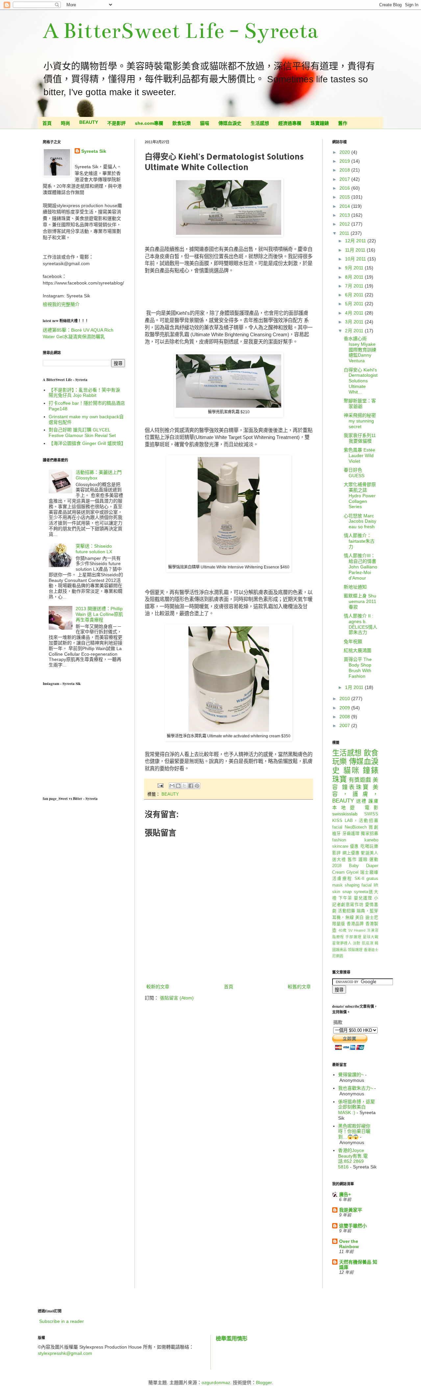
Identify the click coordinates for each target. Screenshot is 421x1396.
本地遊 (345, 807)
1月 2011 (355, 687)
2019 (345, 161)
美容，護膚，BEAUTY (355, 794)
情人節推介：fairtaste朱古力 (359, 541)
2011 (345, 233)
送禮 (361, 801)
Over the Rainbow (349, 1244)
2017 (345, 179)
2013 (345, 215)
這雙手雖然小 (353, 1225)
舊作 (342, 123)
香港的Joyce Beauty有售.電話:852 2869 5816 (353, 1158)
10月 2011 (356, 258)
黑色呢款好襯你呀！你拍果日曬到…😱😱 (354, 1131)
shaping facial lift (361, 885)
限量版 (338, 923)
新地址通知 (355, 586)
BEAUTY (88, 122)
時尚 (65, 123)
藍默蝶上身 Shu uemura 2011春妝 (360, 601)
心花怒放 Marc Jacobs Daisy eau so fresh (360, 521)
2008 (345, 716)
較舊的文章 (299, 986)
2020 (345, 152)
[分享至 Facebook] (190, 785)
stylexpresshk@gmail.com (65, 1353)
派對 (357, 943)
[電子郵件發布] (160, 785)
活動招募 (346, 911)
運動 (373, 859)
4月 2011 (355, 312)
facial (337, 827)
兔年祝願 (353, 641)
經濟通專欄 (289, 123)
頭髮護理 (355, 950)
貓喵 (204, 123)
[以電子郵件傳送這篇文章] (172, 785)
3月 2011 (355, 321)
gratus (372, 878)
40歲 (342, 930)
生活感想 (260, 123)
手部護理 (353, 937)
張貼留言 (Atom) (177, 997)
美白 (359, 917)
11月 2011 (356, 250)
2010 (345, 698)
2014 (345, 206)
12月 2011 (356, 240)
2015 (345, 197)
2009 (345, 707)
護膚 (373, 801)
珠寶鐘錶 (319, 123)
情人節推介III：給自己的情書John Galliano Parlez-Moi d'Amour (360, 566)
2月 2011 (355, 330)
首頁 (47, 123)
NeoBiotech (356, 827)
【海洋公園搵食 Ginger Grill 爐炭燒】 (87, 443)
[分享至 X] (184, 785)
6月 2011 (355, 294)
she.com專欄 (149, 123)
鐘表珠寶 (356, 787)
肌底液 (367, 943)
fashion (339, 840)
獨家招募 (369, 833)
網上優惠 (351, 853)
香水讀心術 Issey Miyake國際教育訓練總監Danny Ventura (360, 349)
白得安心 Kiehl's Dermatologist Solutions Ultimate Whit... (361, 381)
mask (337, 885)
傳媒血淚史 (229, 123)
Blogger (264, 1382)
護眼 (363, 859)
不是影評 (116, 123)
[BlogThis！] (178, 785)
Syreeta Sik (93, 151)
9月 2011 (355, 267)
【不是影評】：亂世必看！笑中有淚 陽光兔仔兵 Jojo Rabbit (84, 392)
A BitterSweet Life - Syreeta (180, 31)
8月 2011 (355, 277)
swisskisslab (345, 813)
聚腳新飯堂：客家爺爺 (360, 403)
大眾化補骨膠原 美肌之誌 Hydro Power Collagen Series (360, 495)
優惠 (354, 846)
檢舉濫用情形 (231, 1338)
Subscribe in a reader (61, 1321)
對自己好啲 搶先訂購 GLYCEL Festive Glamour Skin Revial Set (82, 432)
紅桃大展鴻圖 (357, 650)
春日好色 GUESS (354, 472)
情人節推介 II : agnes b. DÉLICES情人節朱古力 (360, 624)
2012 (345, 224)
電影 (371, 807)
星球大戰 (370, 937)
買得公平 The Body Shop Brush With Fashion (358, 667)
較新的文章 (157, 986)
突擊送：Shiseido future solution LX (94, 548)
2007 (345, 725)
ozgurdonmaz (216, 1382)
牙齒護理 (351, 833)
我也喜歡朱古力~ (355, 1088)
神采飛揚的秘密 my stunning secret (360, 421)
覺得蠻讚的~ (351, 1074)
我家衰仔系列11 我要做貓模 (360, 438)
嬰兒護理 (363, 898)
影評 (336, 853)
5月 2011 (355, 303)
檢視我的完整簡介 (61, 304)
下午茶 (345, 898)
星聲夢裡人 (342, 943)
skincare (340, 846)
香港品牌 (355, 923)
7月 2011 (355, 285)
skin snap (342, 892)
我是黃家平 (350, 1210)
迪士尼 (371, 917)
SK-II (359, 878)
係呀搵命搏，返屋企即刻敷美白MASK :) (356, 1107)
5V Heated (356, 930)
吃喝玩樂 (369, 846)
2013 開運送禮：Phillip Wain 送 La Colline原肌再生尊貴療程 (99, 614)
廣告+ (345, 1194)
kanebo (371, 840)
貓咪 (351, 770)
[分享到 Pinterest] (197, 785)
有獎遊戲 (360, 780)
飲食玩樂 (181, 123)
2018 (345, 170)
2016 (345, 188)
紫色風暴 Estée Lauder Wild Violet (359, 455)
